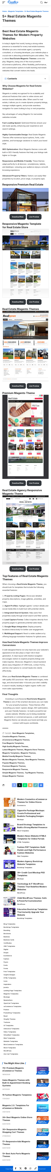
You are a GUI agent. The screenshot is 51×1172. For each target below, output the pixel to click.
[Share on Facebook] (15, 1168)
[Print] (41, 785)
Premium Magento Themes (14, 766)
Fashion (6, 959)
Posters (6, 1010)
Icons (5, 981)
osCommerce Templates (12, 1006)
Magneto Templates (15, 11)
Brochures (7, 933)
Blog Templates (9, 924)
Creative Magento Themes (13, 736)
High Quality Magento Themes (15, 746)
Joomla (6, 987)
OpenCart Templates (11, 1003)
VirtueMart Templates (11, 1035)
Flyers (6, 962)
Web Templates (22, 856)
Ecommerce (21, 805)
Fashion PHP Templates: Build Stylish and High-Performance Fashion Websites (31, 850)
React (6, 1016)
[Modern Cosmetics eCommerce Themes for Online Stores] (9, 802)
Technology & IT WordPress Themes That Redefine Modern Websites (32, 887)
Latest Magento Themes (12, 750)
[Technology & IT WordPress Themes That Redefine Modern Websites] (9, 886)
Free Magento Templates (13, 743)
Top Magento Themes (34, 773)
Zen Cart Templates (11, 1054)
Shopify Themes (9, 1019)
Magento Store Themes (34, 750)
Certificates (8, 943)
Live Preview (34, 217)
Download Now (17, 217)
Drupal (6, 952)
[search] (41, 2)
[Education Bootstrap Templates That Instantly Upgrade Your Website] (9, 912)
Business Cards (9, 940)
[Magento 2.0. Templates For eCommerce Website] (43, 1107)
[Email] (30, 785)
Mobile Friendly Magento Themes (16, 756)
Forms (6, 968)
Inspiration (7, 984)
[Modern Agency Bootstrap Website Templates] (9, 864)
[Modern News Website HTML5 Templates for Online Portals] (9, 838)
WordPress (21, 893)
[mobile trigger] (4, 2)
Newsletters (8, 1000)
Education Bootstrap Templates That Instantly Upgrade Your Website (32, 912)
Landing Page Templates (13, 990)
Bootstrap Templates (24, 867)
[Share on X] (20, 1168)
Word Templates (23, 831)
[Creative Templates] (13, 2)
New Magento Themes (35, 760)
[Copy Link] (35, 1168)
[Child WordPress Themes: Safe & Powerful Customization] (9, 901)
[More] (46, 785)
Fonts (6, 965)
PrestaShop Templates (12, 1013)
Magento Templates (11, 753)
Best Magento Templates (23, 733)
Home (4, 11)
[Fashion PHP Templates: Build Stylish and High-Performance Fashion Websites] (9, 850)
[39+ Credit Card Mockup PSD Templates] (9, 875)
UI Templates (8, 1025)
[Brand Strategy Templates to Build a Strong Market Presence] (9, 827)
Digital (6, 949)
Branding (7, 930)
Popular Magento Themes (13, 763)
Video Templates (10, 1032)
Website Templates (11, 1041)
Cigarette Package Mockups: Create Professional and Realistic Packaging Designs (31, 813)
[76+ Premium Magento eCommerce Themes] (43, 1070)
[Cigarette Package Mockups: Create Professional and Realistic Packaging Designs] (9, 813)
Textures (7, 1022)
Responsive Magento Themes (15, 769)
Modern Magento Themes (13, 760)
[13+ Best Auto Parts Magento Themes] (43, 1155)
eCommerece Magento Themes (16, 740)
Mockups (20, 819)
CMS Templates (9, 946)
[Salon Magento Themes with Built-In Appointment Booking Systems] (43, 1082)
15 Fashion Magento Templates (17, 1095)
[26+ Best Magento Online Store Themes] (43, 1119)
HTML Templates (23, 842)
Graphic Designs (9, 975)
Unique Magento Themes (13, 776)
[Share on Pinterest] (25, 1168)
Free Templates (9, 971)
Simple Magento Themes (13, 773)
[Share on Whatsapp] (30, 1168)
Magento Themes (28, 753)
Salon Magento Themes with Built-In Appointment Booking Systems (16, 1083)
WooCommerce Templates (13, 1044)
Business (7, 937)
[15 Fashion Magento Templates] (43, 1097)
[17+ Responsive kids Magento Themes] (43, 1143)
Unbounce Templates (11, 1029)
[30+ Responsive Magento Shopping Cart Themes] (43, 1131)
